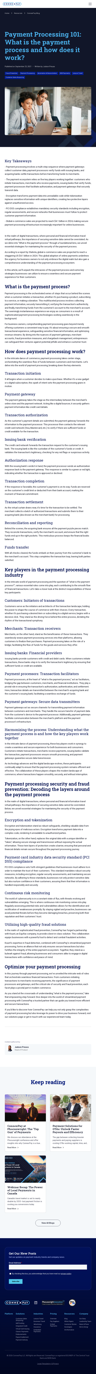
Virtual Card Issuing (22, 1329)
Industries (38, 1314)
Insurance (37, 1327)
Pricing (53, 1314)
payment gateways (61, 334)
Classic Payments (22, 1331)
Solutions (20, 1314)
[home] (12, 4)
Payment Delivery (22, 1340)
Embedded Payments (37, 1330)
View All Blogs (48, 1223)
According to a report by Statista (20, 252)
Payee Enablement (22, 1337)
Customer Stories (70, 1324)
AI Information (69, 1330)
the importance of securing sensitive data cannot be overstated (53, 805)
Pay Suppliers (54, 1321)
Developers (68, 1327)
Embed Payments (53, 1325)
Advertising (38, 1324)
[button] (90, 4)
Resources (69, 1314)
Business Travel (39, 1321)
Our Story (82, 1319)
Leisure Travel (38, 1319)
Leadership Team (85, 1321)
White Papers (69, 1321)
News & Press (84, 1324)
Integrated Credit (21, 1326)
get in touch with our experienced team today (48, 1017)
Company (83, 1314)
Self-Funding (20, 1323)
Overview (53, 1319)
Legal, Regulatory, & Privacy (48, 1364)
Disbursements (21, 1334)
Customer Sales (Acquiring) (21, 1319)
